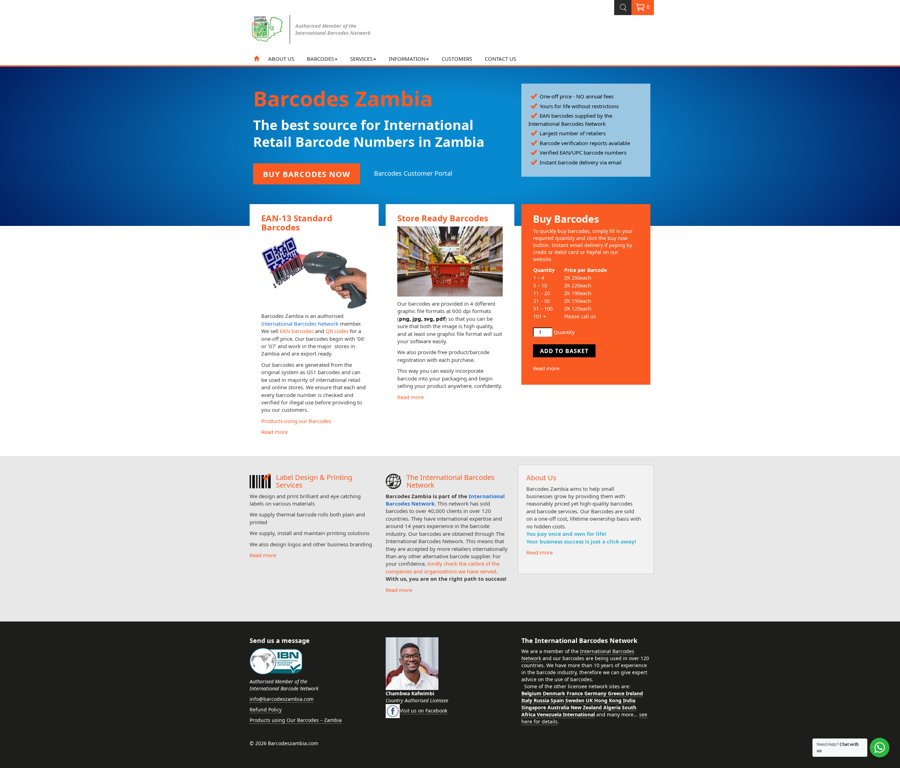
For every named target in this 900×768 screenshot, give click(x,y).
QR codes (337, 330)
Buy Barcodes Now (306, 174)
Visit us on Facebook (423, 710)
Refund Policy (266, 709)
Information (407, 58)
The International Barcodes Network (450, 481)
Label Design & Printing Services (314, 481)
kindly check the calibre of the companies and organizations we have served (443, 567)
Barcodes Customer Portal (413, 173)
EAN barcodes (297, 330)
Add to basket (564, 351)
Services (361, 58)
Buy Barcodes (566, 219)
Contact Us (500, 58)
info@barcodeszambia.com (282, 699)
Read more (274, 431)
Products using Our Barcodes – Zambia (296, 720)
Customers (457, 58)
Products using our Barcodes (296, 420)
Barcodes (320, 58)
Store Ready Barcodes (442, 218)
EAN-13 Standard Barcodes (296, 222)
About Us (281, 58)
